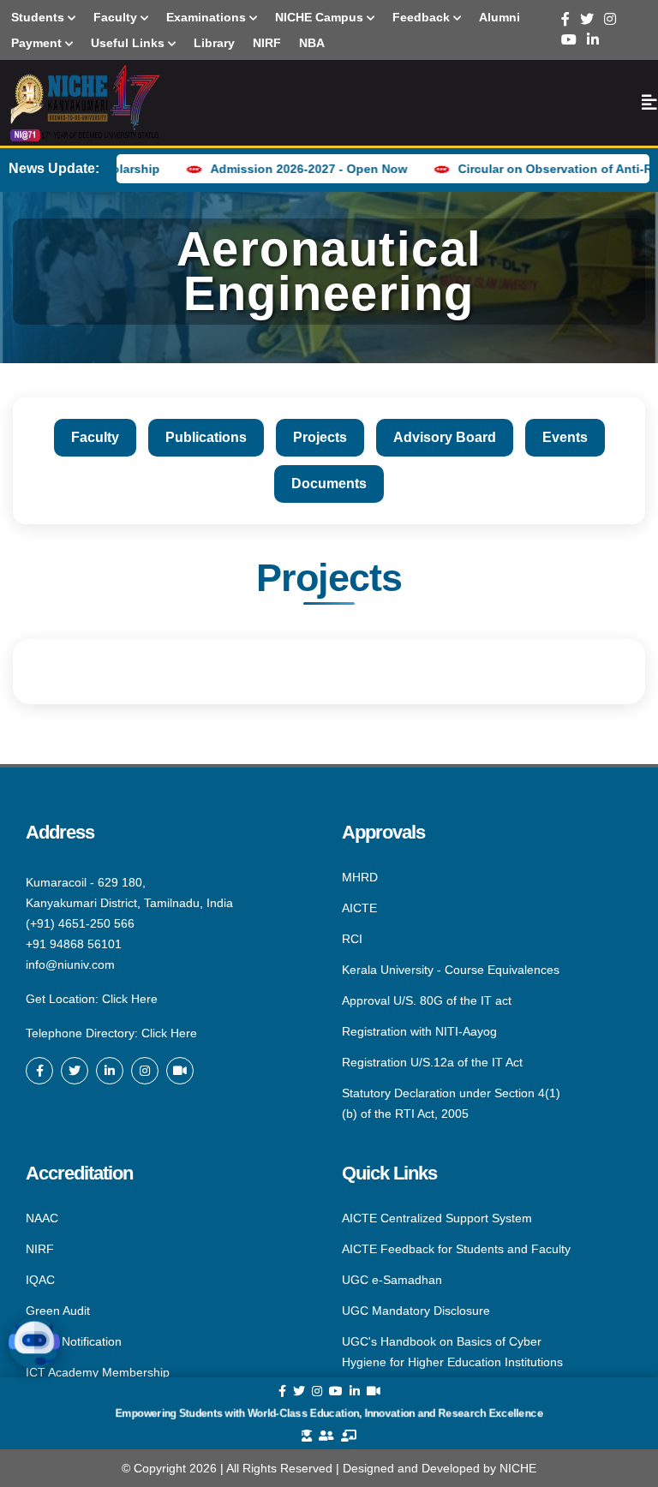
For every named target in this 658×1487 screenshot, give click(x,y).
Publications (206, 437)
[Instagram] (610, 19)
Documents (329, 483)
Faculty (95, 437)
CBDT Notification (74, 1341)
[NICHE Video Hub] (180, 1070)
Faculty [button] (117, 17)
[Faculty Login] (348, 1435)
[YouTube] (569, 40)
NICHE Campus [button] (321, 17)
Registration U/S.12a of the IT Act (432, 1062)
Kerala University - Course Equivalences (450, 969)
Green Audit (58, 1310)
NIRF (40, 1249)
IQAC (40, 1280)
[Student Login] (307, 1435)
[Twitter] (587, 19)
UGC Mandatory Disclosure (416, 1310)
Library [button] (214, 43)
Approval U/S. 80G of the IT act (426, 1000)
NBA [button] (312, 43)
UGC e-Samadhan (392, 1280)
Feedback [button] (422, 17)
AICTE (359, 908)
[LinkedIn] (593, 40)
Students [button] (39, 17)
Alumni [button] (499, 17)
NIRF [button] (267, 43)
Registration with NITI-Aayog (419, 1031)
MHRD (360, 878)
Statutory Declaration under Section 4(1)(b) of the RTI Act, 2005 (451, 1102)
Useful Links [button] (129, 43)
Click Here (130, 999)
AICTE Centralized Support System (437, 1219)
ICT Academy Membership (98, 1371)
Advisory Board (444, 437)
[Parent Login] (326, 1435)
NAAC (42, 1219)
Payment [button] (38, 43)
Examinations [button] (207, 17)
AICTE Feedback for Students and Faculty (456, 1249)
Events (565, 437)
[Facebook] (565, 19)
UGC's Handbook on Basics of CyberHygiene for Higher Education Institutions (452, 1352)
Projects (320, 437)
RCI (352, 939)
